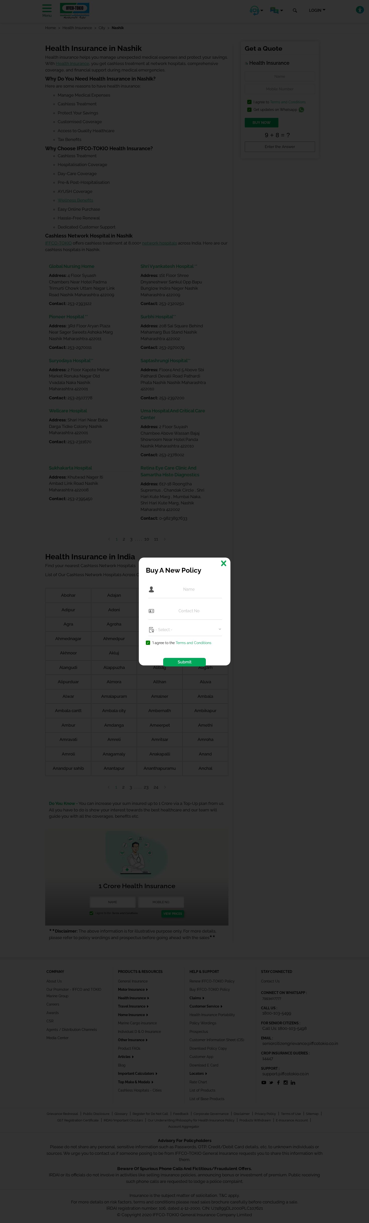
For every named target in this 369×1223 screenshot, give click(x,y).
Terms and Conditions (193, 643)
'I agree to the (181, 643)
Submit (185, 662)
